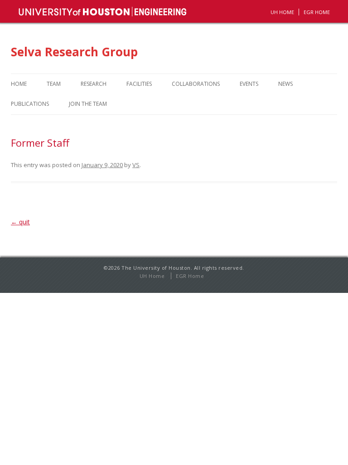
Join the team (88, 104)
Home (19, 84)
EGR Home (190, 275)
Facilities (139, 84)
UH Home (282, 12)
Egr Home (317, 12)
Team (54, 84)
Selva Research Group (74, 52)
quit (20, 222)
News (285, 84)
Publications (30, 104)
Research (93, 84)
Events (249, 84)
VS (136, 165)
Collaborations (196, 84)
